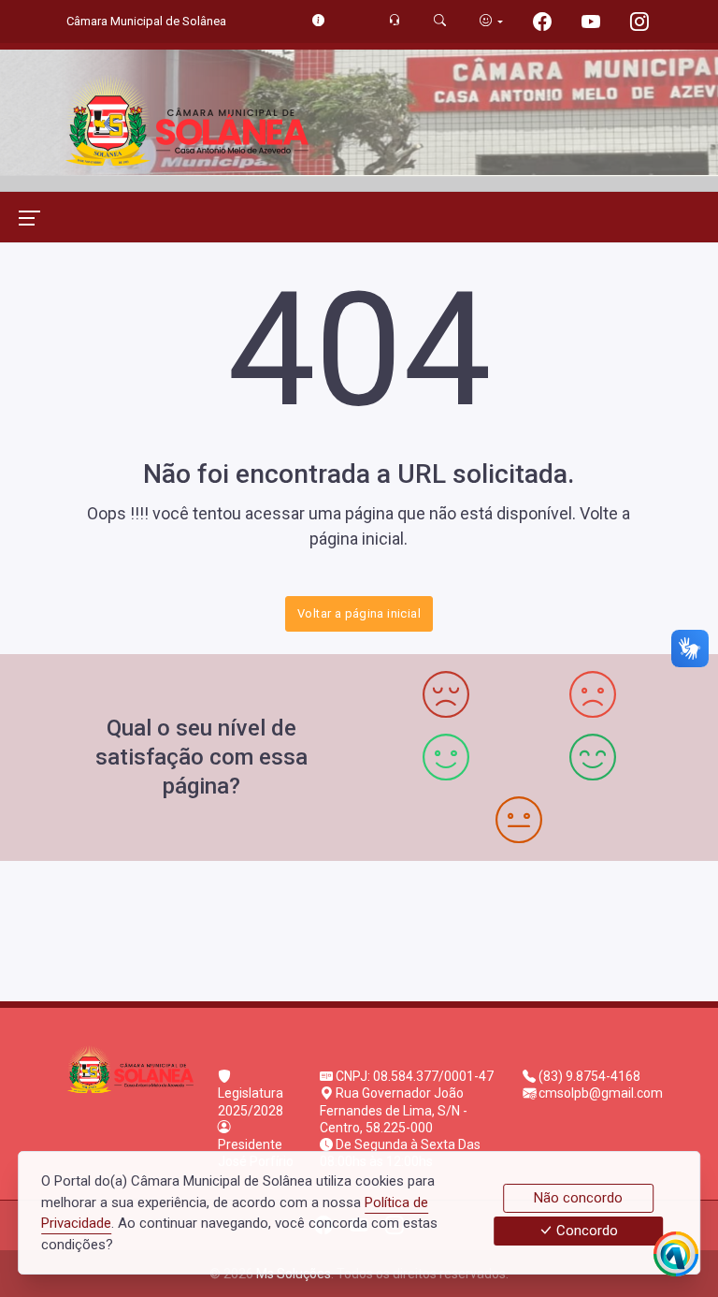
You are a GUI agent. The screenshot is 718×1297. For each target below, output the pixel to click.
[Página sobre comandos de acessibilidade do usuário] (491, 21)
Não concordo (578, 1197)
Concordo (585, 1231)
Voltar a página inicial (359, 613)
